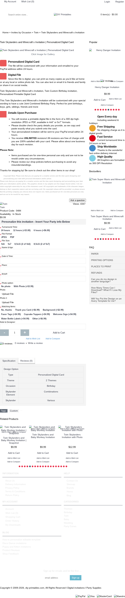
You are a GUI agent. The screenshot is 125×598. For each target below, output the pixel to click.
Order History (12, 520)
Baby (66, 519)
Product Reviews (11, 550)
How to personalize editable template (21, 539)
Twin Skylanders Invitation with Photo (72, 435)
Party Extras (70, 526)
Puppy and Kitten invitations (16, 546)
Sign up (75, 577)
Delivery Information (15, 484)
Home (70, 491)
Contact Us (72, 480)
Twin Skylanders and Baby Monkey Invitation (43, 435)
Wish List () (11, 513)
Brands (70, 488)
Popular (93, 42)
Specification (8, 360)
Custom (14, 410)
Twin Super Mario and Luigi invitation (107, 88)
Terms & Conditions (15, 491)
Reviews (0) (26, 360)
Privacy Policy (12, 488)
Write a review (35, 343)
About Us (10, 480)
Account (9, 509)
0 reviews (20, 343)
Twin (2, 207)
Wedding (68, 523)
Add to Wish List (33, 339)
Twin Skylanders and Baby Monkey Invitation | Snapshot (13, 440)
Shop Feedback (10, 553)
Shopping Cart (12, 517)
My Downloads (13, 525)
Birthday (68, 512)
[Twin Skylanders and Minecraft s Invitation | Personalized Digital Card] (43, 50)
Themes (68, 508)
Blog (69, 495)
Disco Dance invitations (14, 543)
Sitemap (71, 484)
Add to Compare (53, 339)
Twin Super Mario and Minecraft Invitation (101, 217)
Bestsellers (95, 171)
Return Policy (12, 495)
